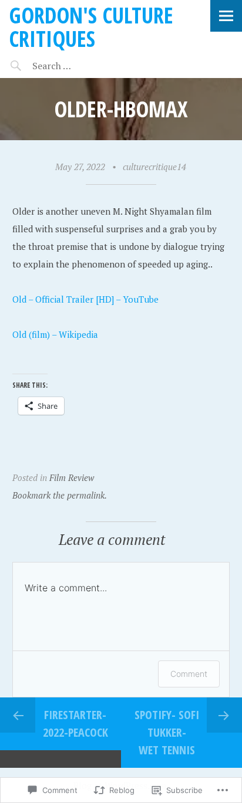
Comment (188, 674)
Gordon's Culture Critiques (91, 26)
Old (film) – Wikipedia (55, 334)
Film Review (71, 477)
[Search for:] (81, 65)
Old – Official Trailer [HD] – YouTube (85, 299)
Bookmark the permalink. (59, 495)
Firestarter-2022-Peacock (75, 723)
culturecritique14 (154, 166)
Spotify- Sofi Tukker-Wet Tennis (167, 732)
